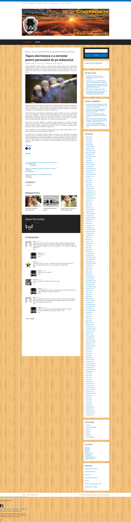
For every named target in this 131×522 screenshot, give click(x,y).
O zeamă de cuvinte (90, 457)
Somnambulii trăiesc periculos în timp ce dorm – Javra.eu (96, 105)
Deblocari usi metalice (91, 487)
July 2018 (89, 290)
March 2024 (89, 186)
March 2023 (89, 208)
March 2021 (89, 241)
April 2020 (89, 249)
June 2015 (89, 351)
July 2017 (88, 314)
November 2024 (91, 170)
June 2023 (89, 204)
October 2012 (90, 415)
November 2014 (90, 365)
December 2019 (90, 257)
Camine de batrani (90, 471)
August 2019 (89, 265)
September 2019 (91, 263)
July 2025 (89, 158)
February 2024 (90, 188)
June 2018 (89, 292)
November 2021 (90, 231)
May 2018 (89, 294)
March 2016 (89, 334)
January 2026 (90, 148)
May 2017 (89, 318)
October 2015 (90, 344)
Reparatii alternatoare (91, 477)
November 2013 (90, 389)
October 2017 (90, 308)
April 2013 (89, 403)
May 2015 (89, 353)
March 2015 (89, 357)
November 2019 (90, 259)
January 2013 (90, 409)
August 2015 (89, 348)
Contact (28, 42)
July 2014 (89, 373)
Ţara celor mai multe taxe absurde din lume (96, 121)
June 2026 (89, 139)
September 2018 (91, 286)
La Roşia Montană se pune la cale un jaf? (95, 111)
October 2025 (90, 154)
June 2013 (89, 399)
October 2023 (90, 196)
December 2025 (90, 150)
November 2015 (90, 342)
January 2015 (90, 361)
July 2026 (89, 137)
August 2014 (89, 371)
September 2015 (91, 346)
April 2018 (89, 296)
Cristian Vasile (25, 494)
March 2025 (89, 162)
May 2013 (89, 401)
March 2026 (89, 144)
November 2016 (90, 330)
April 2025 (89, 160)
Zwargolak (88, 454)
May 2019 (89, 271)
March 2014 (89, 381)
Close (1, 519)
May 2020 (89, 247)
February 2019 (90, 277)
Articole (24, 3)
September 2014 (91, 369)
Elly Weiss (88, 448)
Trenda (87, 481)
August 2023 (89, 200)
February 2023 (90, 210)
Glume (46, 3)
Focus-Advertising (104, 494)
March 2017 (89, 322)
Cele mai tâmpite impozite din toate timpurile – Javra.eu (96, 119)
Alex (34, 297)
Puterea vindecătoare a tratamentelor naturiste (38, 174)
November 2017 (90, 306)
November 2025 (90, 152)
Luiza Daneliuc (89, 456)
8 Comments (58, 63)
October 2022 (90, 215)
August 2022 (89, 219)
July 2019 (89, 267)
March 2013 (89, 405)
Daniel (34, 261)
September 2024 (91, 174)
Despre (37, 42)
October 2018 (90, 284)
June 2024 (89, 180)
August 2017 (89, 312)
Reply (34, 249)
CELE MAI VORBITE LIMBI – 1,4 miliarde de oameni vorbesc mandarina (13, 510)
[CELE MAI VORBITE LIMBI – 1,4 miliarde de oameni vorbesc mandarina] (2, 507)
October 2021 (90, 233)
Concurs (63, 3)
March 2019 (89, 275)
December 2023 (90, 192)
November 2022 (90, 213)
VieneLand (88, 474)
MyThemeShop (88, 494)
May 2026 (89, 141)
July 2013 (88, 397)
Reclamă (40, 3)
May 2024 (89, 182)
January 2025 (90, 166)
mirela (34, 241)
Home (28, 52)
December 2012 (90, 411)
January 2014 (90, 385)
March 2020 (89, 251)
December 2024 (91, 168)
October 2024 (90, 172)
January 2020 (90, 255)
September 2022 (91, 217)
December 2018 (90, 281)
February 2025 (90, 164)
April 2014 (89, 379)
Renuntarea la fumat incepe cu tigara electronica (43, 162)
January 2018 (90, 302)
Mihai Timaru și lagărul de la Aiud (95, 89)
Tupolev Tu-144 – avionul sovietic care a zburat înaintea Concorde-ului (96, 81)
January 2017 (90, 326)
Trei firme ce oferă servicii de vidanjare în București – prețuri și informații (95, 77)
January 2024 (90, 190)
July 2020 (89, 245)
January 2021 (90, 243)
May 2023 (89, 206)
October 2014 (90, 367)
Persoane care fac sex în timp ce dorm (96, 106)
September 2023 (91, 198)
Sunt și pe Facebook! (93, 63)
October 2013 (90, 391)
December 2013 (90, 387)
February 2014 (90, 383)
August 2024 (89, 176)
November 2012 (90, 413)
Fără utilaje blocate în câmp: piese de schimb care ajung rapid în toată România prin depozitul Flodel (96, 92)
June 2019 (89, 269)
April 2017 (89, 320)
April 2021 (89, 239)
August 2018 (89, 288)
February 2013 (90, 407)
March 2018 (89, 298)
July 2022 (89, 221)
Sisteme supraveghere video (93, 484)
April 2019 (89, 273)
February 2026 (90, 146)
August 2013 (89, 395)
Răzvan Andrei (89, 453)
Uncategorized (31, 3)
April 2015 (89, 355)
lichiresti (35, 279)
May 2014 (89, 377)
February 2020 (90, 253)
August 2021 (89, 235)
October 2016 (90, 332)
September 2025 (91, 156)
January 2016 (90, 338)
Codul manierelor (54, 3)
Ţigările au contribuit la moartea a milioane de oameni (40, 168)
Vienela (87, 451)
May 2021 (89, 237)
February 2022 (90, 225)
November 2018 (90, 282)
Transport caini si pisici (91, 468)
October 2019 (90, 261)
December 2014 (90, 363)
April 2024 (89, 184)
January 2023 (90, 212)
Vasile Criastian (31, 63)
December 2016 (90, 328)
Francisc (87, 447)
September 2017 (91, 310)
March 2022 (89, 223)
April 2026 (89, 142)
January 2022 (90, 227)
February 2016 (90, 336)
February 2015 (90, 359)
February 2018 (90, 300)
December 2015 (90, 340)
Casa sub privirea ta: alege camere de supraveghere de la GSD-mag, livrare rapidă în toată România (96, 85)
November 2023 (90, 194)
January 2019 (90, 279)
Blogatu (87, 450)
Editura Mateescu (90, 459)
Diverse (69, 3)
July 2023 (89, 202)
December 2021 (90, 229)
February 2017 (90, 324)
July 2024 (89, 178)
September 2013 (91, 393)
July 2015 (88, 350)
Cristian (36, 223)
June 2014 (89, 375)
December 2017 (90, 304)
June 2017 (89, 316)
